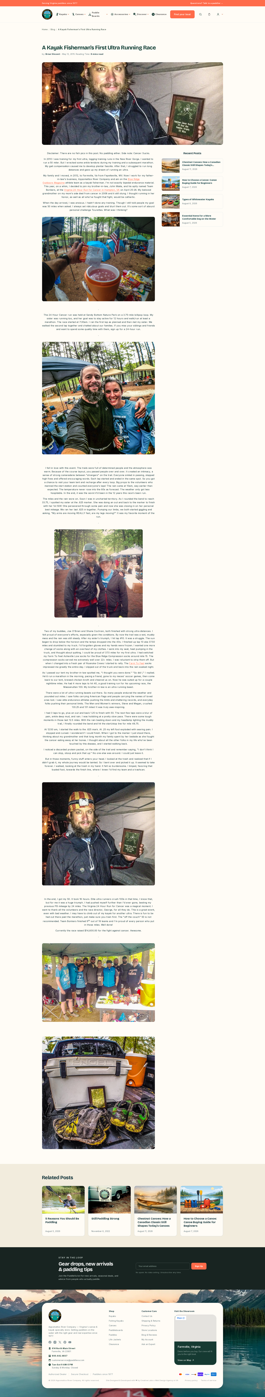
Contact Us (147, 1316)
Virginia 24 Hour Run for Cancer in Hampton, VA (92, 189)
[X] (60, 1342)
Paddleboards (116, 1330)
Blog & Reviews (149, 1335)
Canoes (112, 1325)
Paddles (113, 1335)
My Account (147, 1339)
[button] (209, 14)
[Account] (219, 14)
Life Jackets (115, 1339)
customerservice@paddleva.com (68, 1360)
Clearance (114, 1344)
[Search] (200, 14)
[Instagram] (55, 1342)
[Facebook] (50, 1342)
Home (45, 29)
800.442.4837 (59, 1356)
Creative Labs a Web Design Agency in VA (159, 1380)
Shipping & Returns (151, 1321)
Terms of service (208, 1380)
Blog (53, 29)
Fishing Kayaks (116, 1321)
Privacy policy (191, 1380)
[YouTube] (69, 1342)
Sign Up (199, 1266)
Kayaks (112, 1316)
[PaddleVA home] (47, 14)
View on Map (184, 1360)
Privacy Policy (149, 1325)
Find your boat (182, 14)
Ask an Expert (148, 1344)
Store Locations (149, 1330)
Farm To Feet (136, 663)
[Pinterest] (64, 1342)
